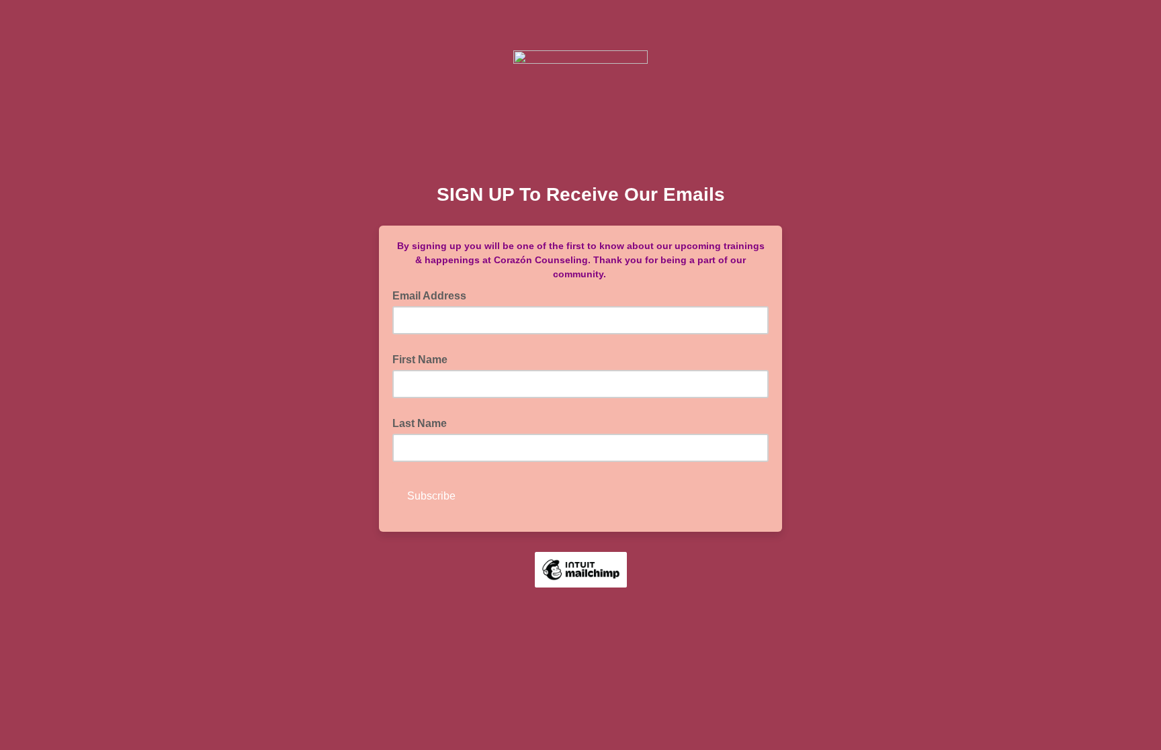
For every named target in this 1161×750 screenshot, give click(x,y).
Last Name (419, 423)
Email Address (433, 294)
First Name (419, 359)
